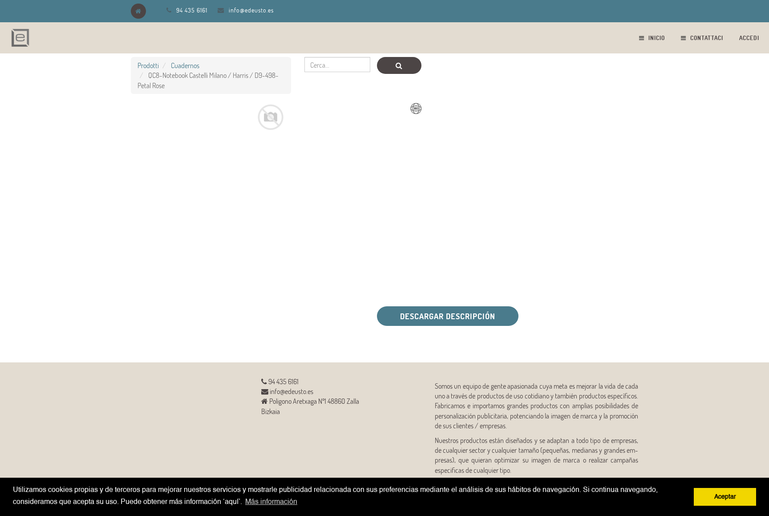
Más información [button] (271, 502)
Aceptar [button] (725, 497)
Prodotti (148, 65)
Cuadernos (185, 65)
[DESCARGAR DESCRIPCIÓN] (259, 331)
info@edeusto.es (251, 10)
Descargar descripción (447, 316)
